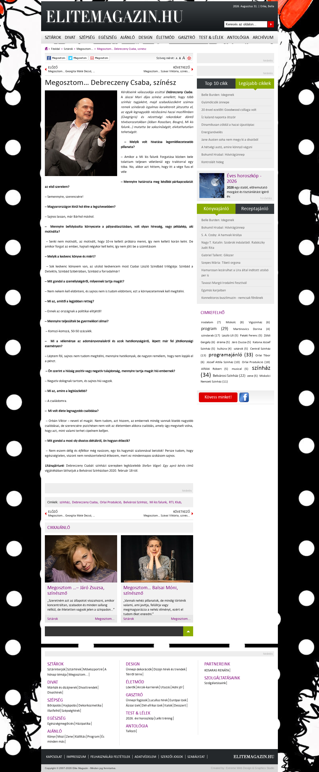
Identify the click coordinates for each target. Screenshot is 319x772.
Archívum (263, 37)
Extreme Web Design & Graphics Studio (249, 768)
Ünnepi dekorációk (139, 669)
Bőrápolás (54, 705)
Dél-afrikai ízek (152, 705)
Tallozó (131, 731)
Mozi (60, 736)
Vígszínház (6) (259, 322)
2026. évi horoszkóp (140, 718)
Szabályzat (196, 757)
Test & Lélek (211, 37)
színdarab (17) (210, 335)
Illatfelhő (53, 710)
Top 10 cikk (216, 83)
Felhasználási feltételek (110, 757)
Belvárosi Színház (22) (229, 376)
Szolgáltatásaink (222, 678)
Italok (168, 705)
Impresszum (76, 757)
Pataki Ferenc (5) (251, 335)
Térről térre (134, 674)
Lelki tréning (163, 718)
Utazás (165, 687)
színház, (65, 502)
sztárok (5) (241, 348)
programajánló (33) (231, 355)
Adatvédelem (145, 757)
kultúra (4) (224, 348)
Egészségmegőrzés (60, 723)
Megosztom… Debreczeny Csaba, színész (121, 49)
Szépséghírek (71, 710)
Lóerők (130, 687)
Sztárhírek (74, 669)
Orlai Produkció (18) (256, 362)
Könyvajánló (216, 208)
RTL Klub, (175, 502)
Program (93, 736)
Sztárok (53, 37)
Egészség (107, 37)
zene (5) (252, 376)
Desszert (180, 705)
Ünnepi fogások (136, 700)
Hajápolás (70, 705)
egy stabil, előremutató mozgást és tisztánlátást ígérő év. (248, 192)
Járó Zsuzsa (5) (241, 342)
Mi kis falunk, (159, 502)
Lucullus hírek (158, 700)
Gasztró (186, 37)
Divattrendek (88, 687)
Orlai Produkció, (111, 502)
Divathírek (54, 692)
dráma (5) (223, 342)
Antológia (238, 37)
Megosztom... (85, 49)
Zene (69, 736)
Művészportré (93, 669)
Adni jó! (177, 687)
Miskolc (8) (235, 322)
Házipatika (83, 723)
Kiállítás (80, 736)
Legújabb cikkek (255, 83)
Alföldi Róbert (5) (214, 369)
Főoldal (55, 49)
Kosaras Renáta (216, 670)
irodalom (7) (211, 322)
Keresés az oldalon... (271, 24)
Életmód (165, 37)
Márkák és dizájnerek (62, 687)
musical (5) (240, 369)
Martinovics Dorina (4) (251, 329)
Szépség (87, 37)
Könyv (51, 736)
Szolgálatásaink (215, 683)
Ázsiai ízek (133, 705)
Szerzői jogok (172, 757)
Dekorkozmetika (90, 705)
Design (146, 37)
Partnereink (217, 664)
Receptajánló (254, 208)
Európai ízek (177, 700)
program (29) (214, 328)
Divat (70, 37)
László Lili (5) (230, 335)
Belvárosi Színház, (135, 502)
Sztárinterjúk (56, 669)
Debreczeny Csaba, (85, 502)
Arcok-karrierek (148, 687)
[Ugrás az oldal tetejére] (188, 631)
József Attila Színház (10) (223, 362)
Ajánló (127, 37)
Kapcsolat (54, 757)
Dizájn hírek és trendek (169, 669)
